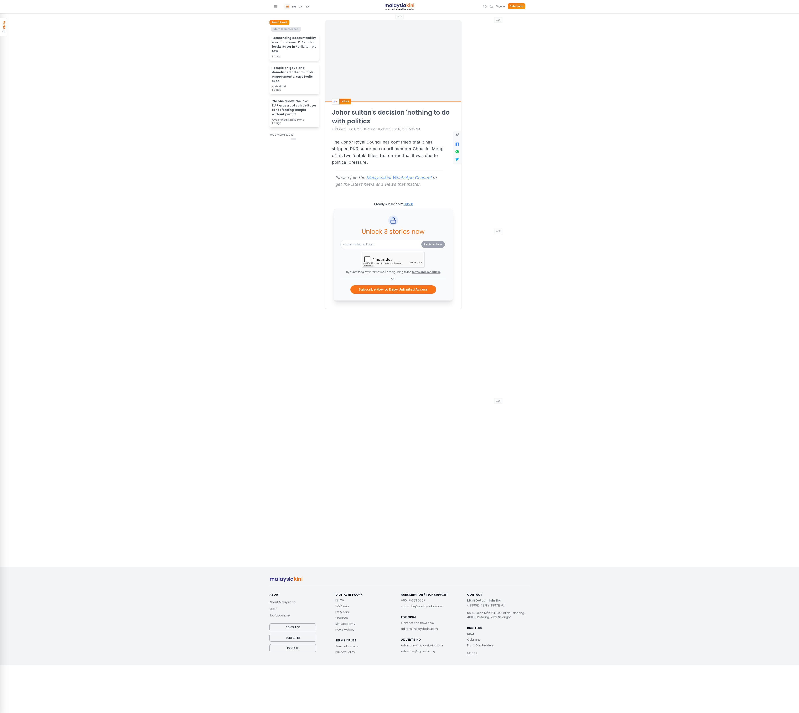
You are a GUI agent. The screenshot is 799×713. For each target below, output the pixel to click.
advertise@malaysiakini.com (422, 645)
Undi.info (341, 618)
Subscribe (516, 6)
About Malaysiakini (282, 602)
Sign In (500, 6)
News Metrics (344, 630)
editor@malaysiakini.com (419, 629)
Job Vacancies (280, 615)
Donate (293, 648)
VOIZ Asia (342, 606)
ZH (300, 6)
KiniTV (339, 600)
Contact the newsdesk (417, 623)
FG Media (342, 612)
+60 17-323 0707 (413, 600)
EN (287, 6)
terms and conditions (426, 272)
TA (307, 6)
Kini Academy (345, 624)
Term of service (347, 646)
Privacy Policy (345, 652)
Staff (273, 609)
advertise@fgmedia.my (418, 651)
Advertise (293, 627)
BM (294, 6)
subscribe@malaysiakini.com (422, 606)
